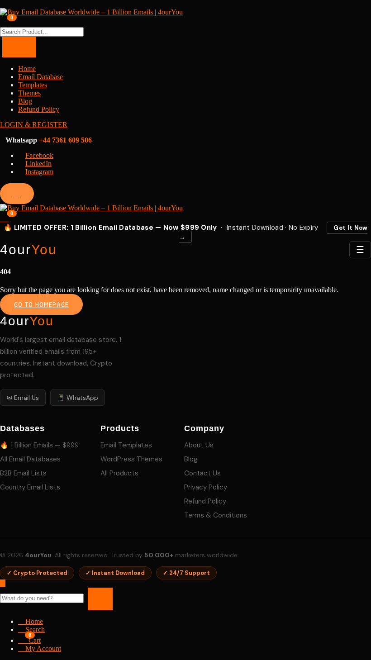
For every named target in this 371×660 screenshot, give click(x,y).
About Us (199, 445)
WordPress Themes (131, 459)
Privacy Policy (205, 487)
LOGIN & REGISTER (33, 124)
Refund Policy (38, 109)
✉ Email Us (23, 398)
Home (27, 68)
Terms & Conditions (215, 515)
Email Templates (126, 445)
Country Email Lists (30, 487)
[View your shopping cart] (4, 21)
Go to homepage (41, 304)
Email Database (40, 77)
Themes (29, 93)
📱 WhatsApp (77, 398)
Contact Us (202, 473)
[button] (4, 217)
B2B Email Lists (23, 473)
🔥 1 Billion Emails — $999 (39, 445)
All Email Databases (30, 459)
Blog (25, 101)
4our (28, 249)
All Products (119, 473)
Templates (32, 85)
